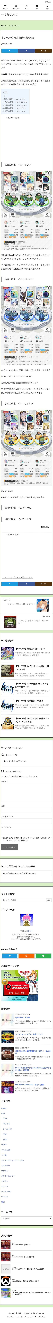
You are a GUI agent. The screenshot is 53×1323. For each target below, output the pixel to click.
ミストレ (4, 1181)
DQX (3, 1113)
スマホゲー (5, 1165)
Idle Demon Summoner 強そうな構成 (29, 1085)
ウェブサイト (6, 827)
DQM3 (3, 1108)
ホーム (5, 25)
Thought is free (40, 1317)
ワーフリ (16, 25)
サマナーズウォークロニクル (12, 1160)
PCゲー (4, 1145)
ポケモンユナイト (8, 1176)
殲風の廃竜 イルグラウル (14, 108)
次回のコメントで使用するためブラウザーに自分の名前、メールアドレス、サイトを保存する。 (27, 839)
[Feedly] (43, 955)
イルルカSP (5, 1150)
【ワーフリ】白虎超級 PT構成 (29, 701)
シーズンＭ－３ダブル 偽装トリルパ (29, 1034)
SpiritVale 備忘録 (22, 1018)
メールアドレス (7, 817)
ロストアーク (6, 1191)
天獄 (5, 1134)
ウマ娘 (3, 1155)
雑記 (3, 1202)
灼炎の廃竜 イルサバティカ (15, 102)
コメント (4, 781)
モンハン (4, 1186)
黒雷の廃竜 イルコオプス (14, 99)
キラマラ (6, 1124)
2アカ (5, 1119)
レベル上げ (7, 1129)
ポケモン (4, 1171)
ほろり (30, 931)
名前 (3, 806)
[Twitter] (9, 51)
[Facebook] (26, 51)
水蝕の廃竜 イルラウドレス (15, 105)
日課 (5, 1139)
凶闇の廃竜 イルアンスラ (14, 111)
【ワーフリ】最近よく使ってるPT (30, 648)
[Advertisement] (26, 137)
